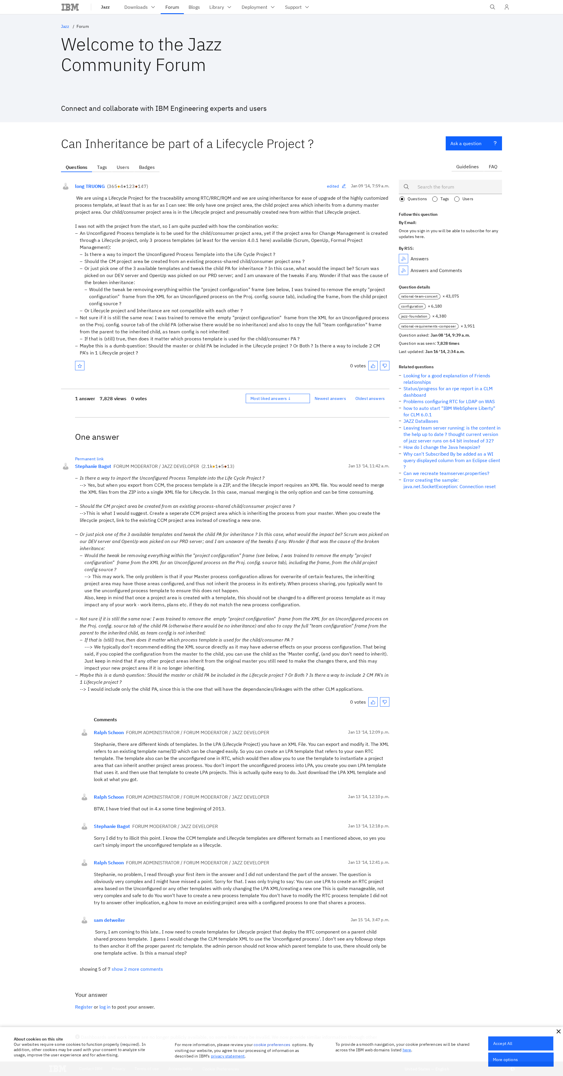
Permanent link (89, 458)
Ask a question (465, 143)
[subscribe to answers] (403, 258)
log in (105, 1007)
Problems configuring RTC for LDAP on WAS (449, 401)
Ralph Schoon (109, 732)
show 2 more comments (137, 969)
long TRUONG (90, 186)
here (407, 1050)
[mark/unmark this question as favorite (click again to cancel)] (79, 365)
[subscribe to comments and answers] (403, 270)
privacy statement (228, 1056)
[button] (559, 1031)
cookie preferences (272, 1044)
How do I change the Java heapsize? (441, 447)
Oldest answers (370, 398)
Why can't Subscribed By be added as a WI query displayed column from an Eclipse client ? (451, 460)
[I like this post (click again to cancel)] (373, 365)
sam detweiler (109, 920)
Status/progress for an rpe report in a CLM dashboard (448, 392)
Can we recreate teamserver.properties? (446, 473)
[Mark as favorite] (79, 365)
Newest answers (330, 398)
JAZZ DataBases (420, 421)
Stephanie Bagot (93, 466)
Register (84, 1007)
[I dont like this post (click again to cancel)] (384, 365)
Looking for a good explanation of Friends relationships (446, 379)
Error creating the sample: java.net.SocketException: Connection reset (449, 483)
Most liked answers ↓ (270, 398)
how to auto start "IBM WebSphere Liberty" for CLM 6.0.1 (449, 411)
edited (333, 186)
